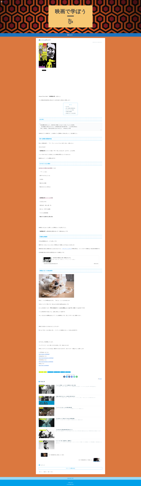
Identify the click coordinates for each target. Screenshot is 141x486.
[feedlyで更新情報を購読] (77, 377)
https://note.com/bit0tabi (44, 365)
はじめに (67, 106)
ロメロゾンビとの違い (70, 109)
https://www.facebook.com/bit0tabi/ (46, 361)
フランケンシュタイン (67, 248)
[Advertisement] (70, 84)
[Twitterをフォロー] (67, 377)
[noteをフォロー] (74, 377)
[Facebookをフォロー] (69, 377)
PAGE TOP (70, 478)
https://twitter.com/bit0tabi (44, 354)
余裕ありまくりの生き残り (71, 113)
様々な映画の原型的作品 (70, 108)
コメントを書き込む (70, 468)
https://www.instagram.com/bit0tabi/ (46, 357)
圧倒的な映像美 (69, 111)
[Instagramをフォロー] (72, 377)
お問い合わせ (70, 482)
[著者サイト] (64, 377)
